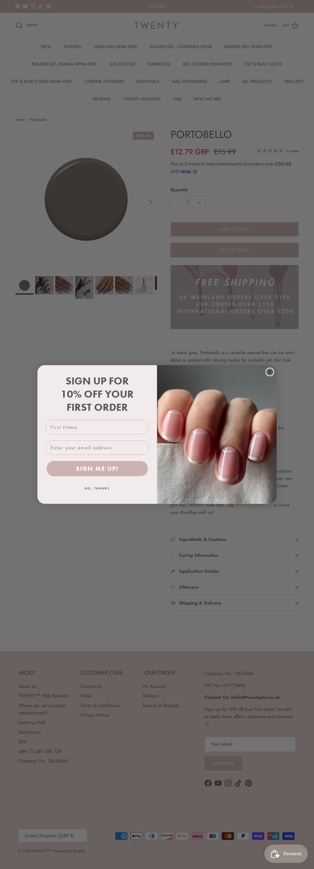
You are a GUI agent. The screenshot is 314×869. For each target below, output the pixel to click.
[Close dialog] (270, 372)
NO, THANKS (97, 488)
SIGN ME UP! (97, 469)
